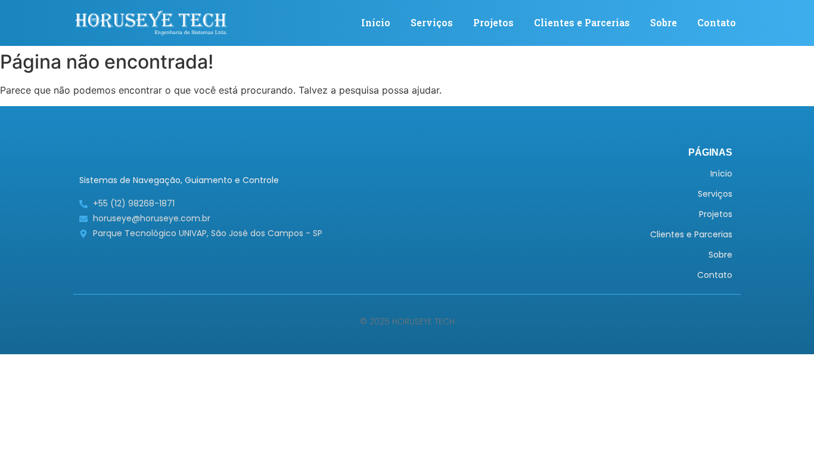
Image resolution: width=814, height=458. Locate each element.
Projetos (493, 22)
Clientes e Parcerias (582, 22)
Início (375, 22)
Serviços (432, 22)
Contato (716, 22)
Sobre (663, 22)
